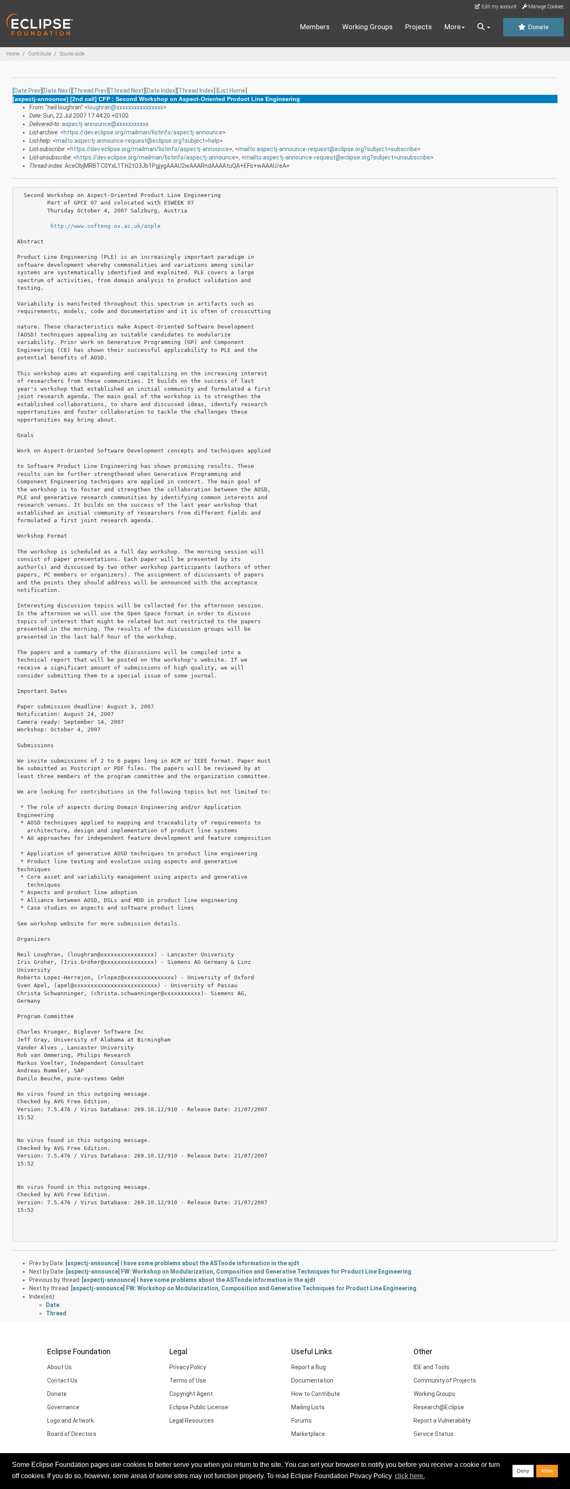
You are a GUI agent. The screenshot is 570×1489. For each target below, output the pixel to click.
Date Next (57, 90)
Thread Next (127, 90)
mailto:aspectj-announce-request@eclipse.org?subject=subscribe (327, 149)
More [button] (452, 27)
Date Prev (27, 90)
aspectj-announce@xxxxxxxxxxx (105, 124)
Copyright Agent (191, 1393)
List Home (231, 90)
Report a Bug (308, 1367)
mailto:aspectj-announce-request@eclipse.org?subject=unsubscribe (337, 157)
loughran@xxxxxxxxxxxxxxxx (125, 107)
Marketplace (308, 1434)
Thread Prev (90, 90)
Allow (547, 1471)
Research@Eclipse (439, 1407)
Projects (418, 27)
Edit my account (498, 7)
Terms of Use (187, 1380)
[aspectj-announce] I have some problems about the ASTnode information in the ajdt (182, 1263)
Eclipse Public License (198, 1407)
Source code (72, 54)
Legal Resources (191, 1420)
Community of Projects (445, 1380)
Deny (523, 1471)
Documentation (312, 1380)
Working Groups (367, 27)
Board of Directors (71, 1434)
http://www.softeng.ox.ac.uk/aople (105, 226)
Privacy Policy (187, 1367)
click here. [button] (410, 1475)
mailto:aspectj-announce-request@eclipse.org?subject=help (137, 140)
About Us (59, 1367)
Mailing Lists (308, 1407)
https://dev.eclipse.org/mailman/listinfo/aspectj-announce (142, 132)
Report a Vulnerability (442, 1420)
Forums (301, 1420)
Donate (537, 27)
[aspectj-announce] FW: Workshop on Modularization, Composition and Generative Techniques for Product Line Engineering (238, 1271)
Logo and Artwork (70, 1420)
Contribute (39, 54)
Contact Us (62, 1380)
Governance (63, 1407)
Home (12, 54)
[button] (483, 27)
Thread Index (196, 90)
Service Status (434, 1434)
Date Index (161, 90)
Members (315, 27)
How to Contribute (315, 1393)
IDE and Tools (431, 1367)
